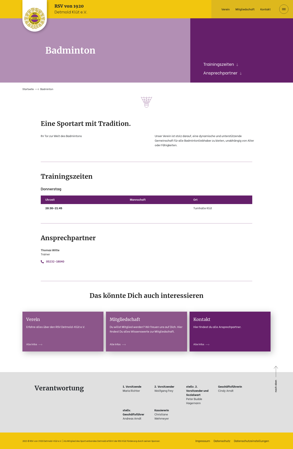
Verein (225, 9)
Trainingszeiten (218, 64)
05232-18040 (55, 261)
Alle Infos (31, 344)
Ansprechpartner (220, 72)
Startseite (28, 89)
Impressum (202, 441)
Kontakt (265, 9)
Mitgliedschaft (245, 9)
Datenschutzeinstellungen (251, 441)
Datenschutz (222, 441)
